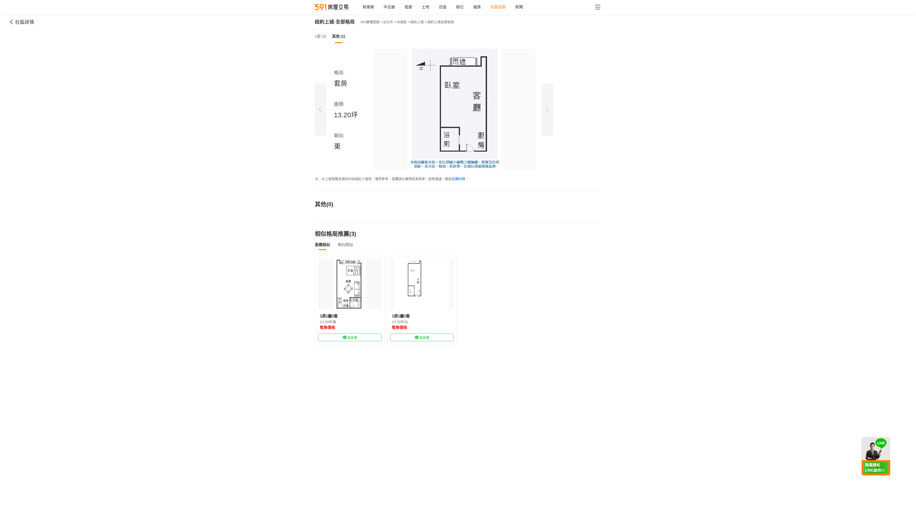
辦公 (460, 7)
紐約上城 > (418, 22)
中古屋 (389, 7)
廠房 (477, 7)
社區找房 (498, 7)
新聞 (519, 7)
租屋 (408, 7)
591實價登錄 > (371, 22)
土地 (425, 7)
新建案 (368, 7)
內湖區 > (403, 22)
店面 (443, 7)
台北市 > (389, 22)
